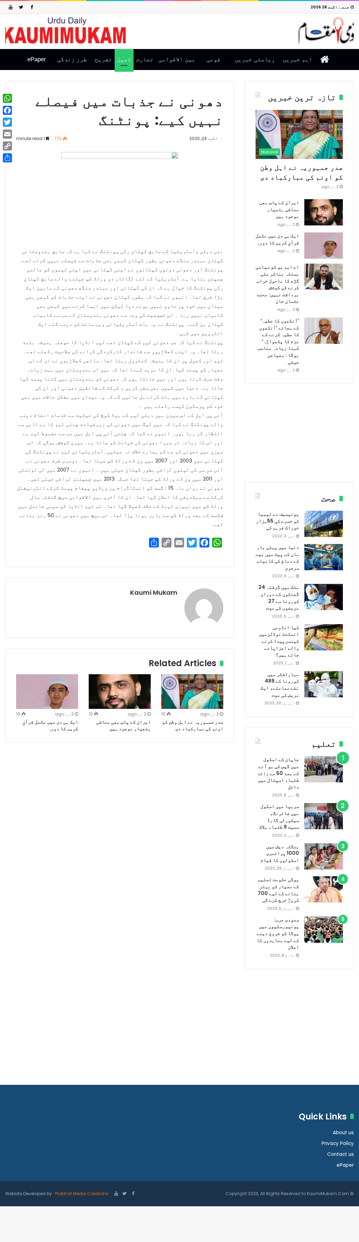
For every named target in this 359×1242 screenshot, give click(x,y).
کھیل (124, 59)
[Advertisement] (299, 438)
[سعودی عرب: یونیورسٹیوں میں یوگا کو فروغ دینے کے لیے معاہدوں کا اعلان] (323, 929)
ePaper (36, 59)
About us (343, 1132)
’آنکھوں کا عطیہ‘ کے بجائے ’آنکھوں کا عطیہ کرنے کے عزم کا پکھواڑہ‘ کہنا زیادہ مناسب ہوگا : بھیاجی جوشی (278, 341)
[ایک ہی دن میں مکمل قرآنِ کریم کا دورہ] (47, 691)
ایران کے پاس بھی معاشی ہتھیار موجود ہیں (123, 725)
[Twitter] (21, 7)
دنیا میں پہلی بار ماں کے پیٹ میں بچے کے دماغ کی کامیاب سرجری (277, 557)
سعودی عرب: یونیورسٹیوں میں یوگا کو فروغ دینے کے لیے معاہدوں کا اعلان (278, 933)
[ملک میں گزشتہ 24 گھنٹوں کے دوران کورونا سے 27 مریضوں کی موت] (323, 597)
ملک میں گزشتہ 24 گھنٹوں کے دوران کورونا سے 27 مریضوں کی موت (278, 597)
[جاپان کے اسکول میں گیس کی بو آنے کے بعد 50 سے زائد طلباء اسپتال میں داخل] (323, 769)
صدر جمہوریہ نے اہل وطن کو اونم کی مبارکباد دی (192, 725)
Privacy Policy (337, 1143)
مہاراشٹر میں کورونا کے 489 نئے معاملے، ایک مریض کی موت (279, 684)
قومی (213, 59)
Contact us (340, 1154)
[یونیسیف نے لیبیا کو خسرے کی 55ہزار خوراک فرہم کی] (323, 524)
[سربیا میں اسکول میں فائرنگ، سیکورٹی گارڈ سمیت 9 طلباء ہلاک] (323, 816)
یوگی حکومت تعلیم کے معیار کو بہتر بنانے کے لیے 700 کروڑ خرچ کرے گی (278, 889)
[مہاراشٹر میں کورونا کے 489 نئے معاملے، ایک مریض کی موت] (323, 684)
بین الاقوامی (176, 59)
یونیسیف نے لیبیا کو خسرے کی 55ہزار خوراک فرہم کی (277, 520)
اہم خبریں (297, 59)
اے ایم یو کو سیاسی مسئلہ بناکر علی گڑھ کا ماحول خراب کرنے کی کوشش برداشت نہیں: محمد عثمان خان (277, 284)
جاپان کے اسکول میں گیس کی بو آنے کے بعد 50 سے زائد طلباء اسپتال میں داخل (278, 773)
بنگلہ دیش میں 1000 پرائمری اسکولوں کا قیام (279, 853)
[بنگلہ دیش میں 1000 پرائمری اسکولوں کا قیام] (323, 856)
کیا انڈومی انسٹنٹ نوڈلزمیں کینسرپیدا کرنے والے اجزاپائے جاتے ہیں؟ (279, 641)
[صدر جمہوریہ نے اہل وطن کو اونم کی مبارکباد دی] (192, 691)
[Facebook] (31, 7)
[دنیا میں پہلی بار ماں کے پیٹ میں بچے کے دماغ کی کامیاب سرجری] (323, 557)
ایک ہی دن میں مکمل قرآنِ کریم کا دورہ (50, 725)
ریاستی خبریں (255, 59)
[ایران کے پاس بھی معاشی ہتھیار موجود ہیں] (120, 691)
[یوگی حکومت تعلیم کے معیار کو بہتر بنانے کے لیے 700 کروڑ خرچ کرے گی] (323, 889)
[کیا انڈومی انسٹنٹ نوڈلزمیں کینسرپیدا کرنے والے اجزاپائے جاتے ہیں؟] (323, 637)
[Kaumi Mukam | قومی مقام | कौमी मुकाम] (179, 30)
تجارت (145, 59)
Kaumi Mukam (153, 592)
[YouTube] (10, 7)
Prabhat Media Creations (81, 1193)
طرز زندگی (72, 59)
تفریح (103, 59)
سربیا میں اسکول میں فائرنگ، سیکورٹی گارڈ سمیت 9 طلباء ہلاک (279, 816)
